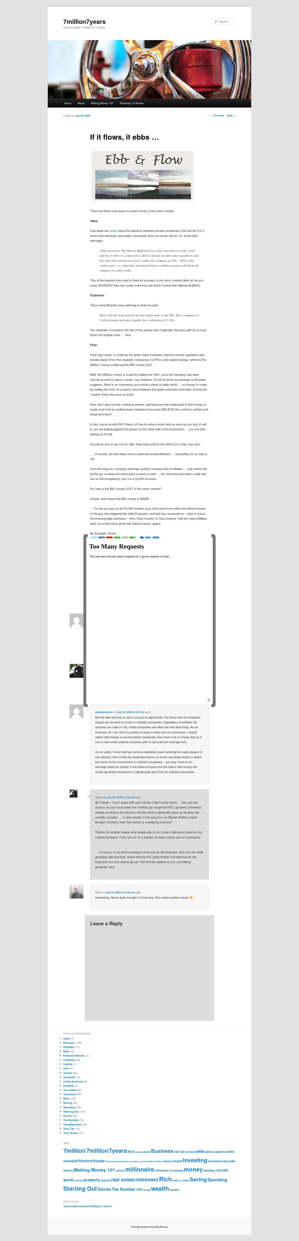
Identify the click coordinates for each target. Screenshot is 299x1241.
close (208, 700)
